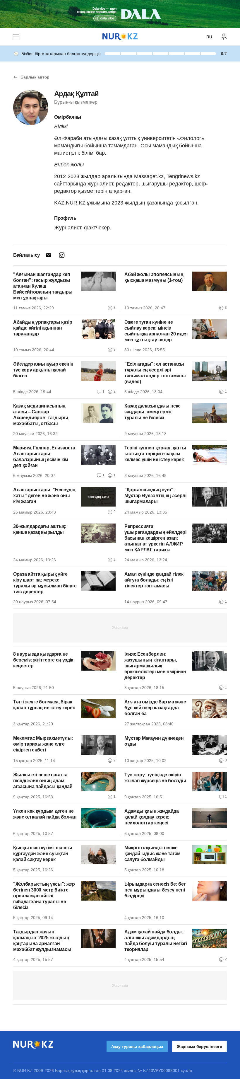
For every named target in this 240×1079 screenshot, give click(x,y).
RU (209, 37)
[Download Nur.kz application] (120, 14)
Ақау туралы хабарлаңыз (137, 1046)
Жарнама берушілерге (199, 1046)
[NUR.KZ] (120, 37)
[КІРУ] (224, 37)
